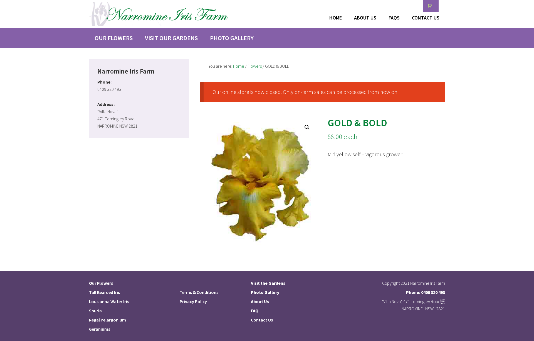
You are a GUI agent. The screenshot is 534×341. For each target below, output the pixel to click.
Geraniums (99, 329)
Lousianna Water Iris (109, 301)
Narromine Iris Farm (158, 14)
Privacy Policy (193, 301)
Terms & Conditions (199, 292)
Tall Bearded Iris (104, 292)
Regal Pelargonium (107, 320)
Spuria (95, 310)
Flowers (255, 66)
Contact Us (262, 320)
